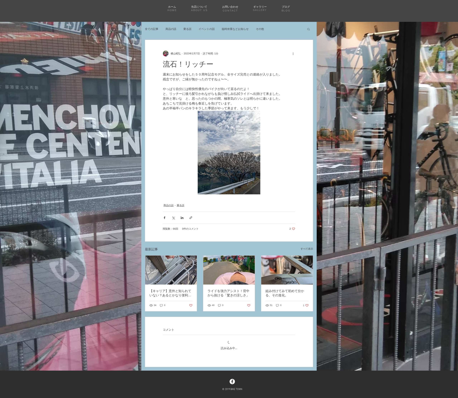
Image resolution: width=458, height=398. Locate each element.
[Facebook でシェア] (164, 217)
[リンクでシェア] (191, 217)
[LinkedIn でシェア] (182, 217)
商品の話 (170, 28)
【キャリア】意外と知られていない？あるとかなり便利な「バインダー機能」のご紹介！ (170, 293)
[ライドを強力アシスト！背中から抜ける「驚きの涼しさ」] (229, 270)
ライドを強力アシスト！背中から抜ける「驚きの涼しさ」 (228, 293)
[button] (308, 29)
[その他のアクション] (293, 53)
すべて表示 (307, 248)
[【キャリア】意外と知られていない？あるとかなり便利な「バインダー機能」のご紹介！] (171, 270)
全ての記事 (151, 28)
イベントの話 (207, 28)
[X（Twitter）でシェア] (173, 217)
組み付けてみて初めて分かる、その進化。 (284, 293)
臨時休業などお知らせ (235, 28)
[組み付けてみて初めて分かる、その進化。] (287, 270)
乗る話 (187, 28)
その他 (260, 28)
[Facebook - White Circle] (232, 381)
